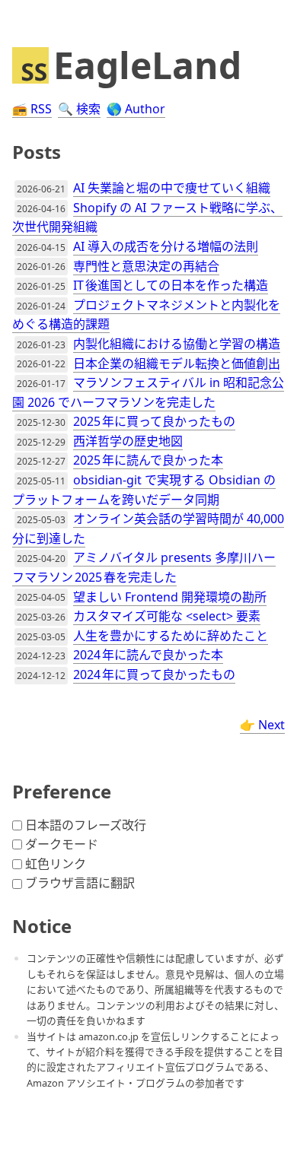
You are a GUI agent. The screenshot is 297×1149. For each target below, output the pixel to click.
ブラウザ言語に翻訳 (80, 882)
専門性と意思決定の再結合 (146, 266)
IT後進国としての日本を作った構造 (170, 285)
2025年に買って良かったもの (154, 421)
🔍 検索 (79, 108)
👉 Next (262, 724)
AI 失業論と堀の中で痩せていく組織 (171, 187)
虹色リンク (55, 863)
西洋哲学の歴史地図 (128, 441)
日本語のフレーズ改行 (85, 825)
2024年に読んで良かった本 (148, 654)
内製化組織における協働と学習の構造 (176, 343)
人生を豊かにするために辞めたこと (170, 635)
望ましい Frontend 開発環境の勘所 (170, 597)
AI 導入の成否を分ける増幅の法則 (165, 246)
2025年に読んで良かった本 (148, 460)
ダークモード (61, 844)
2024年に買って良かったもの (154, 674)
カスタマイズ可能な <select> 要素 (166, 616)
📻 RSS (32, 108)
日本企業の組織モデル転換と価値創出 (176, 363)
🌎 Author (136, 108)
